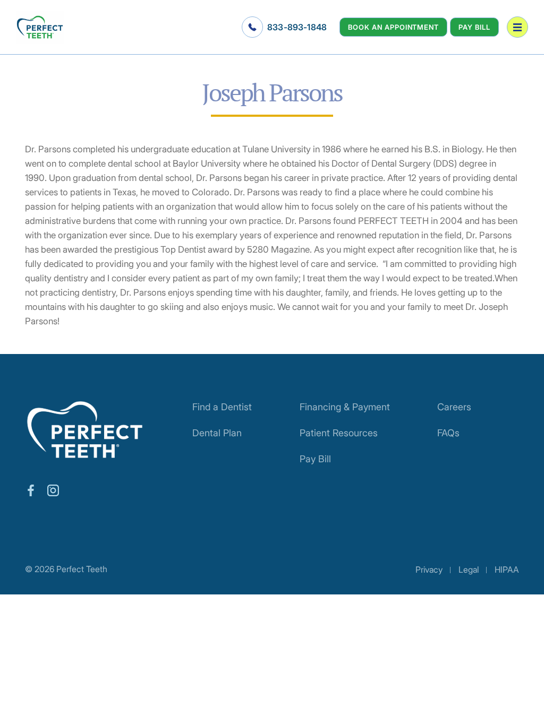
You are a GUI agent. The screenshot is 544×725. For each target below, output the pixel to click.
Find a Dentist (222, 406)
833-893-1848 (297, 27)
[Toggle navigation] (517, 27)
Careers (454, 406)
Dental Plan (217, 432)
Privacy (429, 569)
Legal (468, 569)
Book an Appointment (393, 27)
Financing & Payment (345, 406)
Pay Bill (474, 27)
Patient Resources (339, 432)
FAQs (448, 432)
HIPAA (507, 569)
